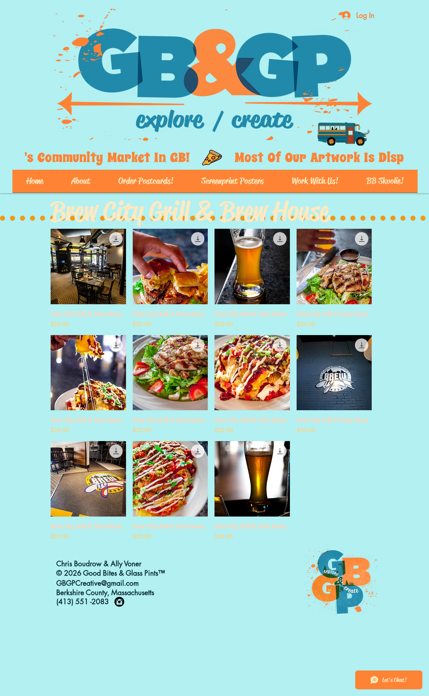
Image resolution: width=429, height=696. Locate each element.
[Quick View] (88, 266)
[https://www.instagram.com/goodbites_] (119, 602)
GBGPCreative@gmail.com (97, 583)
